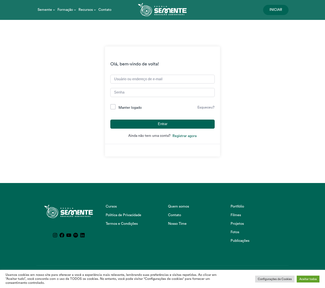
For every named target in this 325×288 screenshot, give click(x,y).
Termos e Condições (122, 223)
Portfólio (237, 206)
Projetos (237, 223)
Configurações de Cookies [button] (275, 279)
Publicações (240, 240)
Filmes (236, 215)
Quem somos (178, 206)
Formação (65, 9)
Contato (104, 9)
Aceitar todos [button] (308, 279)
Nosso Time (177, 223)
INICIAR (276, 9)
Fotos (235, 232)
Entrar (162, 124)
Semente (45, 9)
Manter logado (130, 107)
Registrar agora (184, 136)
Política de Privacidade (123, 215)
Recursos (85, 9)
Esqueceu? (205, 107)
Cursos (111, 206)
